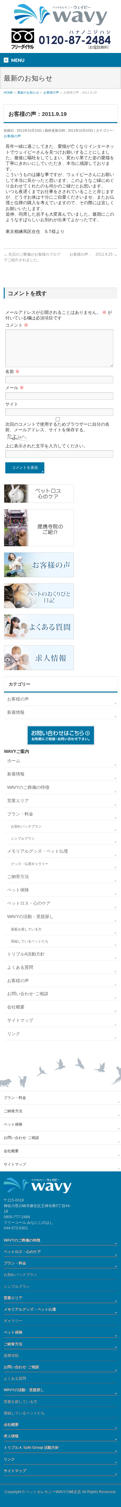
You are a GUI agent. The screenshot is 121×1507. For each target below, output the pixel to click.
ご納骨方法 (18, 876)
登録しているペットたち (29, 941)
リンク (13, 1033)
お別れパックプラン (26, 826)
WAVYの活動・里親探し (30, 916)
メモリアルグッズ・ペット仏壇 (37, 851)
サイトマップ (20, 1020)
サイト (11, 404)
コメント (16, 325)
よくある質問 (20, 967)
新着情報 (16, 712)
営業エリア (18, 800)
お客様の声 (12, 136)
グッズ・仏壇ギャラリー (29, 864)
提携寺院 (11, 1355)
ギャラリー (13, 1321)
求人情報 (11, 1436)
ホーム (13, 760)
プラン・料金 (20, 813)
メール (14, 387)
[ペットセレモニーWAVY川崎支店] (60, 18)
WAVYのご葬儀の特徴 (28, 787)
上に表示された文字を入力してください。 (46, 445)
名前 (12, 371)
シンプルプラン (23, 838)
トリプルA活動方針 (26, 953)
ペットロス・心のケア (29, 903)
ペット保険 (18, 889)
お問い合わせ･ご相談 (27, 993)
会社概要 (16, 1006)
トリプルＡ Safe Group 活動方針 (31, 1447)
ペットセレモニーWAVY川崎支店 (53, 1492)
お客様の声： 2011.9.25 (93, 254)
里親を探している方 (26, 929)
